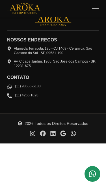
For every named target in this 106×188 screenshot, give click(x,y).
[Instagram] (33, 133)
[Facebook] (43, 133)
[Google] (63, 133)
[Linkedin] (53, 133)
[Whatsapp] (73, 133)
